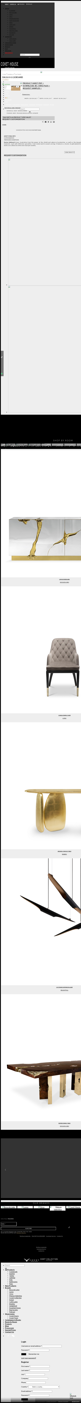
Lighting (7, 95)
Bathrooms (8, 99)
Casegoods (8, 89)
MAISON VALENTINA (14, 18)
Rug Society (13, 1310)
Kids (6, 97)
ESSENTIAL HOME (13, 30)
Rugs (6, 101)
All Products (8, 85)
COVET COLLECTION (14, 20)
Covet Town (13, 1318)
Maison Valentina (15, 1296)
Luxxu (64, 718)
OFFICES (52, 104)
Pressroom (9, 1328)
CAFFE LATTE (12, 24)
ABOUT (6, 4)
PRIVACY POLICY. (21, 1232)
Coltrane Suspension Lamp (64, 987)
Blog (6, 48)
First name (25, 1366)
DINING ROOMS (24, 104)
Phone (23, 1382)
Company (24, 1378)
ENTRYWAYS (8, 104)
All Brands (12, 10)
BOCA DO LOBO (13, 12)
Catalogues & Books (10, 42)
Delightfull (13, 1306)
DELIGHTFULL (12, 28)
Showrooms (8, 36)
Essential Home (15, 1308)
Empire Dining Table (64, 1123)
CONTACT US (13, 4)
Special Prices (10, 1330)
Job (23, 1374)
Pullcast (12, 1312)
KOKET (11, 22)
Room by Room (9, 44)
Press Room (8, 50)
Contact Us (60, 1236)
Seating (7, 91)
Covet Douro (12, 38)
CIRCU (10, 16)
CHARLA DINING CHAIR (64, 715)
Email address (26, 1391)
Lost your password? (28, 1358)
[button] (5, 1169)
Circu (11, 1294)
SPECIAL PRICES (9, 52)
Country (24, 1387)
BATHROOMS (39, 104)
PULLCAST (11, 34)
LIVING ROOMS (16, 104)
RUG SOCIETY (12, 32)
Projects (7, 46)
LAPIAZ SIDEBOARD (64, 579)
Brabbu (64, 854)
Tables (7, 93)
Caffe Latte (13, 1302)
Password (25, 1350)
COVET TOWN (12, 40)
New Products (10, 1286)
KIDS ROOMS (32, 104)
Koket (11, 1300)
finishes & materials (25, 1236)
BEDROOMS (46, 104)
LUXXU (11, 14)
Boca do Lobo (64, 582)
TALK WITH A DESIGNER (38, 1236)
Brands (7, 8)
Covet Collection (15, 1298)
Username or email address (31, 1346)
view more (68, 152)
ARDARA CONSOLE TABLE (64, 851)
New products (9, 87)
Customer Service (51, 1236)
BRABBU (11, 26)
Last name (25, 1370)
